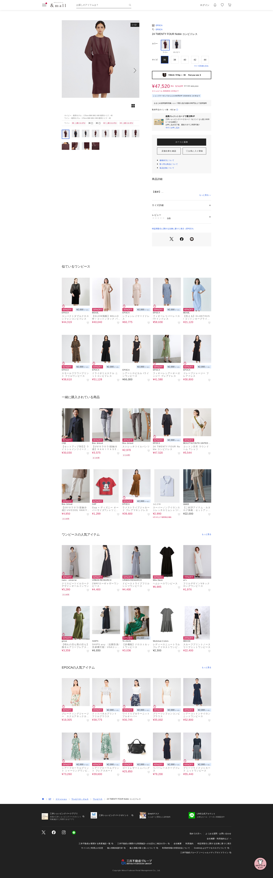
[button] (100, 70)
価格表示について (167, 160)
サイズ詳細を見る (201, 66)
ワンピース (97, 799)
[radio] (165, 46)
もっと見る (204, 195)
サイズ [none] (155, 60)
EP (50, 799)
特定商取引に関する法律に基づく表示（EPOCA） (173, 229)
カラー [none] (155, 43)
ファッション (61, 799)
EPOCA (159, 25)
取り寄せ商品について (169, 164)
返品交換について (167, 168)
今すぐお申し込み (172, 128)
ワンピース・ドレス (79, 799)
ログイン (204, 5)
